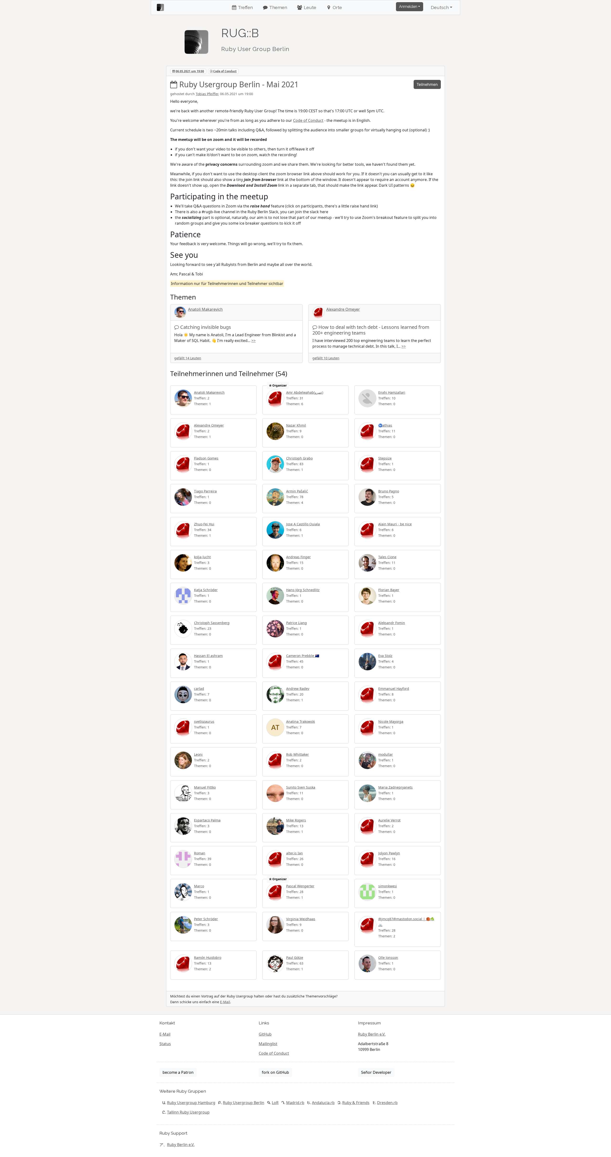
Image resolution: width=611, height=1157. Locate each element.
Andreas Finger (298, 557)
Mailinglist (268, 1043)
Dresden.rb (387, 1102)
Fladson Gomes (206, 458)
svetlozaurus (204, 721)
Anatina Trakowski (300, 721)
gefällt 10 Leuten (325, 358)
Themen (277, 7)
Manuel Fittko (205, 787)
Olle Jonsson (388, 957)
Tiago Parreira (205, 491)
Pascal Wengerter (300, 886)
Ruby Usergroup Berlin (243, 1102)
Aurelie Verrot (389, 820)
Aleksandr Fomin (391, 622)
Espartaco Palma (207, 820)
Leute (309, 7)
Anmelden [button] (408, 6)
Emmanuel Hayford (393, 688)
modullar (385, 754)
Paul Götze (294, 957)
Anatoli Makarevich (205, 309)
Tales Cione (387, 557)
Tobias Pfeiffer (207, 94)
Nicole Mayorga (390, 721)
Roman (199, 853)
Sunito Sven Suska (300, 787)
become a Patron (178, 1072)
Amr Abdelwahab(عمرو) (304, 392)
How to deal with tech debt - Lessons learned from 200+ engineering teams (370, 330)
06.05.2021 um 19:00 (190, 71)
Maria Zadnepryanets (395, 787)
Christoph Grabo (299, 458)
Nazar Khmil (296, 425)
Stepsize (385, 458)
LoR (275, 1102)
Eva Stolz (385, 655)
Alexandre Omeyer (343, 309)
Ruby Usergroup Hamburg (191, 1102)
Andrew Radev (297, 688)
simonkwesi (387, 886)
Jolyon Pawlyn (389, 853)
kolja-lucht (202, 557)
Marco (199, 886)
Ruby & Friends (355, 1102)
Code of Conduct (225, 71)
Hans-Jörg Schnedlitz (303, 590)
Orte (337, 7)
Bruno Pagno (388, 491)
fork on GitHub (275, 1072)
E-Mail (225, 1002)
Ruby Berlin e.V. (371, 1034)
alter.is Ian (294, 853)
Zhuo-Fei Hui (204, 524)
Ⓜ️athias (385, 425)
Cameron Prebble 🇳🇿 (302, 655)
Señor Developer (376, 1072)
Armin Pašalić (297, 491)
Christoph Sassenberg (212, 622)
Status (165, 1043)
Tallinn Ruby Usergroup (188, 1112)
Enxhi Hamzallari (391, 392)
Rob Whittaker (297, 754)
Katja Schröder (206, 590)
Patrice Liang (296, 622)
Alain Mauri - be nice (395, 524)
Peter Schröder (206, 919)
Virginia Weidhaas (300, 919)
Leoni (198, 754)
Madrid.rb (295, 1102)
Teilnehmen (427, 84)
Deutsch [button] (440, 7)
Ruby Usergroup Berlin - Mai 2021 (239, 84)
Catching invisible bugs (205, 327)
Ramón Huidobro (207, 957)
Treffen (245, 7)
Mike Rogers (296, 820)
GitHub (265, 1034)
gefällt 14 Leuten (187, 358)
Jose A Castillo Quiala (303, 524)
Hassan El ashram (208, 655)
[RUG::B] (196, 39)
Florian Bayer (388, 590)
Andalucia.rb (323, 1102)
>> (253, 340)
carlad (199, 688)
